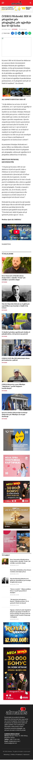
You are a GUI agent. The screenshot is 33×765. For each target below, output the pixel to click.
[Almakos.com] (16, 3)
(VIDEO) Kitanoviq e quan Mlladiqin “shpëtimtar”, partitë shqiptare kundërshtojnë (13, 386)
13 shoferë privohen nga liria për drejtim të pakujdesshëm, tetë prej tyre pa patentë (16, 333)
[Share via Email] (22, 33)
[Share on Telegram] (26, 33)
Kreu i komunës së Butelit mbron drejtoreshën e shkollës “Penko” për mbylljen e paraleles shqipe (14, 277)
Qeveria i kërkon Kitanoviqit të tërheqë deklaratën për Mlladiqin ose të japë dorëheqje (14, 414)
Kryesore (14, 29)
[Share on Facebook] (12, 33)
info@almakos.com (14, 741)
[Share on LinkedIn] (19, 33)
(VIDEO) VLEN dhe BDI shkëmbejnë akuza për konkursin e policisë (15, 359)
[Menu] (3, 3)
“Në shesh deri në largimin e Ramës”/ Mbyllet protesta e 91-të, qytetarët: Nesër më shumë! (19, 601)
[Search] (30, 3)
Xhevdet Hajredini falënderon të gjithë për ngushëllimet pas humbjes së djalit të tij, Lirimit (16, 306)
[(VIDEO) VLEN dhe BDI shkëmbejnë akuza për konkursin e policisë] (16, 347)
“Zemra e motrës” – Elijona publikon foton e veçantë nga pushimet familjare (20, 590)
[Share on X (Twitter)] (15, 33)
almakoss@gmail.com (10, 743)
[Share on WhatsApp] (29, 33)
